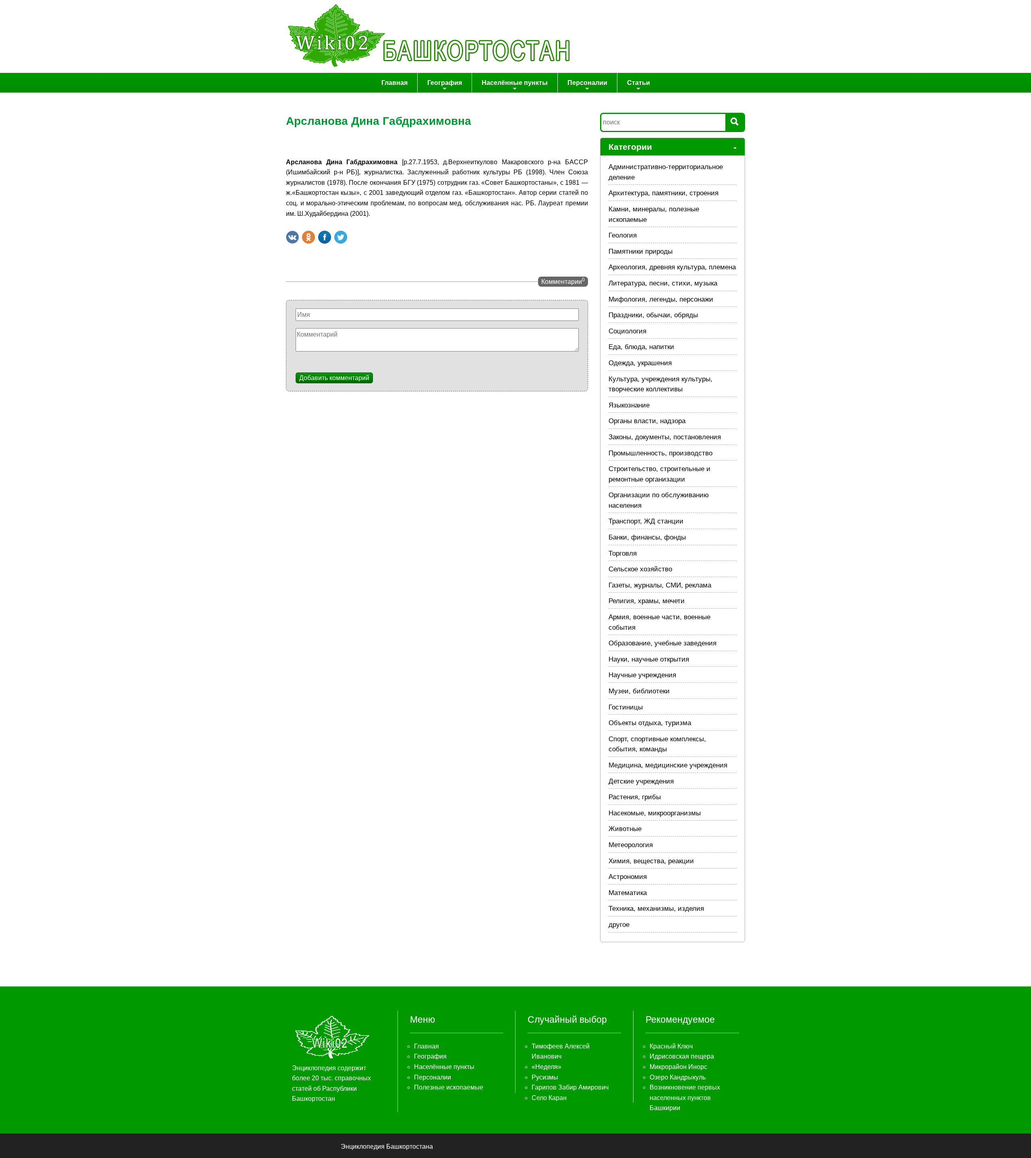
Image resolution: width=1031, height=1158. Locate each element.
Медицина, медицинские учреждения (668, 765)
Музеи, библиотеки (639, 691)
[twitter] (340, 237)
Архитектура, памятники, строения (663, 193)
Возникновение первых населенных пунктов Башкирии (685, 1097)
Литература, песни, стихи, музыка (663, 283)
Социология (627, 331)
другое (619, 924)
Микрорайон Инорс (678, 1066)
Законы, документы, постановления (665, 437)
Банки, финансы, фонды (647, 537)
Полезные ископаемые (448, 1087)
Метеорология (631, 845)
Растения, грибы (635, 797)
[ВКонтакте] (292, 237)
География (444, 82)
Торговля (623, 553)
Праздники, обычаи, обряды (653, 315)
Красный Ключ (671, 1046)
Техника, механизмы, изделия (656, 908)
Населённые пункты (515, 82)
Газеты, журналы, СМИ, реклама (660, 585)
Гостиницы (626, 707)
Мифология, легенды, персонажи (661, 299)
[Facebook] (324, 237)
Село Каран (549, 1097)
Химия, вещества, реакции (651, 861)
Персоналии (587, 82)
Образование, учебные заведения (662, 643)
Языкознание (629, 405)
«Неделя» (546, 1066)
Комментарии (563, 281)
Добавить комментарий (334, 377)
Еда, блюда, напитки (641, 347)
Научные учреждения (642, 675)
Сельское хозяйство (640, 569)
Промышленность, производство (660, 453)
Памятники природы (641, 251)
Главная (394, 82)
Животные (625, 829)
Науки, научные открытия (649, 659)
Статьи (638, 82)
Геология (623, 235)
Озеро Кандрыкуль (678, 1077)
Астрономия (628, 877)
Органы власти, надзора (647, 421)
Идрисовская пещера (682, 1056)
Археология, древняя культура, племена (672, 267)
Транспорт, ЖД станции (646, 521)
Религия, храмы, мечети (647, 601)
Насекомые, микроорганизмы (655, 813)
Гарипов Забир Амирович (570, 1087)
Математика (628, 893)
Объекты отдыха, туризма (650, 723)
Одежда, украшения (640, 363)
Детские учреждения (641, 781)
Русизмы (545, 1077)
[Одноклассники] (308, 237)
